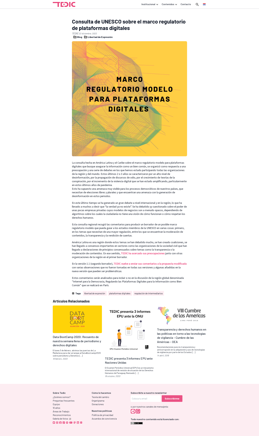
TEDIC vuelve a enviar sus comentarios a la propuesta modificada (150, 264)
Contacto (186, 4)
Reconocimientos (62, 415)
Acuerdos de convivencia (104, 418)
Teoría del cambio (100, 397)
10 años (56, 407)
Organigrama (98, 400)
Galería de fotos (60, 418)
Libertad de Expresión (100, 37)
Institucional (148, 4)
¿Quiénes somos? (62, 397)
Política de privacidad (102, 415)
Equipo (56, 404)
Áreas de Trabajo (61, 411)
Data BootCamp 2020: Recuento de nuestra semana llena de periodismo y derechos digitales (77, 341)
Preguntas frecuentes (63, 400)
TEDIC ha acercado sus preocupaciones (143, 253)
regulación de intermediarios (148, 293)
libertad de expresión (95, 293)
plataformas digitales (120, 293)
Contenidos (168, 4)
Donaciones (98, 404)
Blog (80, 37)
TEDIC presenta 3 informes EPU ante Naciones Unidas (129, 360)
